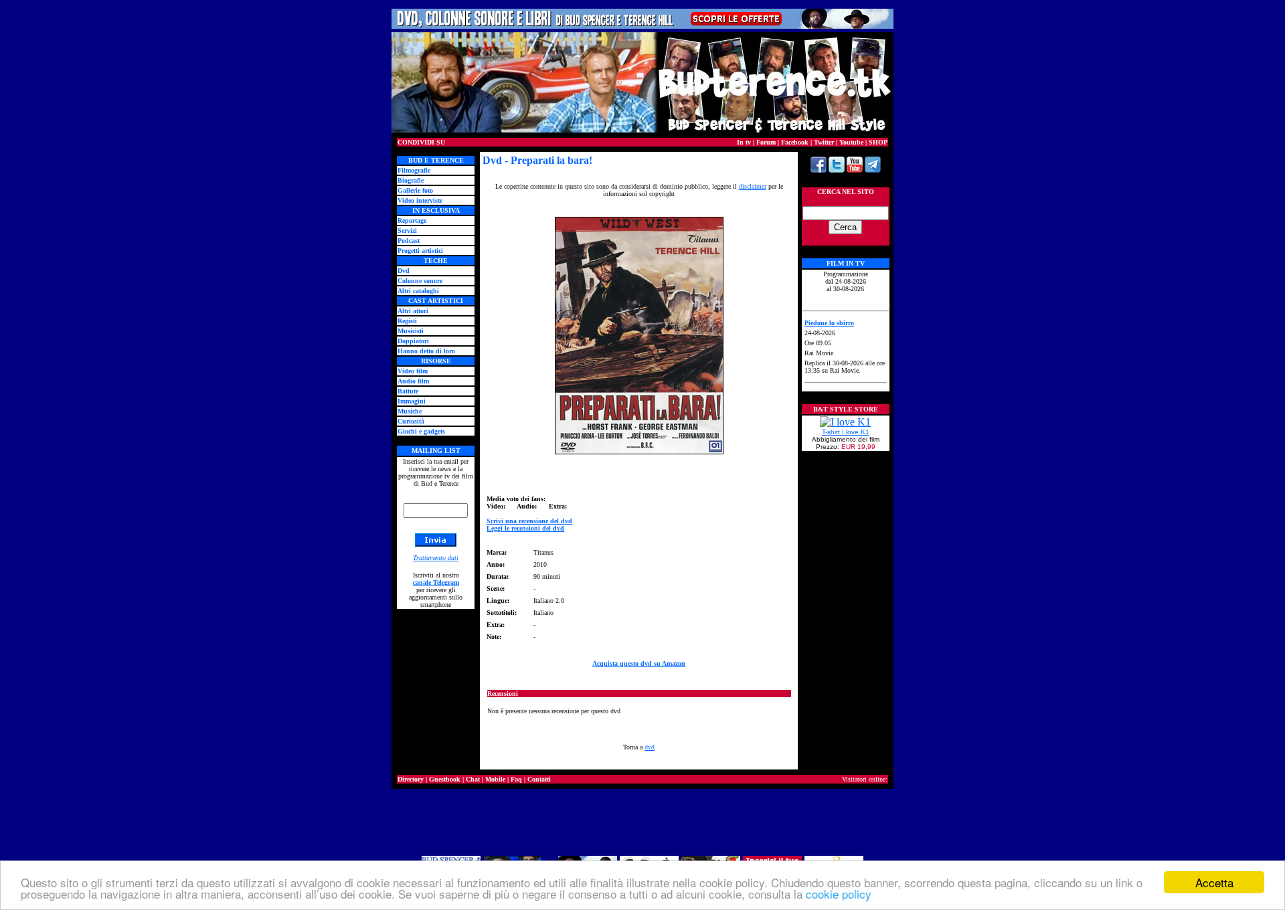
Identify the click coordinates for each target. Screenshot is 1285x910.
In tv (744, 142)
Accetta (1214, 882)
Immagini (412, 401)
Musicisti (411, 331)
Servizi (407, 230)
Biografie (411, 180)
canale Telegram (436, 582)
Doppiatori (413, 341)
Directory (411, 779)
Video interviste (420, 200)
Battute (408, 391)
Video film (413, 371)
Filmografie (414, 170)
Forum (766, 142)
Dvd (404, 270)
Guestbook (444, 779)
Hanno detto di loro (426, 351)
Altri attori (413, 310)
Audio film (413, 381)
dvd (650, 747)
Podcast (409, 240)
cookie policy (838, 893)
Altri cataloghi (418, 290)
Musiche (410, 411)
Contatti (539, 779)
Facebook (794, 142)
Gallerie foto (415, 190)
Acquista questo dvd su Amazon (638, 663)
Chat (473, 779)
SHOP (878, 142)
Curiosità (411, 421)
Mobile (495, 779)
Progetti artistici (420, 250)
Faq (516, 779)
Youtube (851, 142)
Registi (407, 321)
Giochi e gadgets (421, 431)
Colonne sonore (420, 280)
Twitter (824, 142)
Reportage (412, 220)
